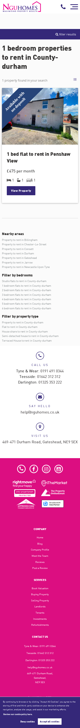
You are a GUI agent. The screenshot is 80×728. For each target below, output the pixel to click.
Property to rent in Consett (18, 249)
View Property (21, 190)
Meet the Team (40, 555)
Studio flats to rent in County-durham (24, 281)
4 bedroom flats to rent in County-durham (26, 299)
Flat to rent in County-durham (19, 326)
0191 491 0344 (52, 371)
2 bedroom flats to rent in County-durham (26, 290)
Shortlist (73, 92)
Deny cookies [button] (27, 721)
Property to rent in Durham (18, 253)
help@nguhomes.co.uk (40, 412)
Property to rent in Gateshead (19, 257)
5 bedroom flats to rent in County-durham (26, 303)
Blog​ (40, 543)
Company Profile (40, 549)
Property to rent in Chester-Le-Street (24, 244)
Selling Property (40, 600)
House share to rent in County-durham (25, 331)
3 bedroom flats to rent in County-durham (26, 294)
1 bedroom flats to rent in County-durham (26, 285)
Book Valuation (40, 588)
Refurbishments (40, 624)
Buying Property (40, 594)
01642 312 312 (48, 377)
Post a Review (40, 567)
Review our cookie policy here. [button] (17, 714)
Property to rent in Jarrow (17, 262)
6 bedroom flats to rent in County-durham (26, 308)
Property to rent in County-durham (22, 322)
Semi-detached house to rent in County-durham (30, 336)
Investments (40, 618)
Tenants (40, 612)
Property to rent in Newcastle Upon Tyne (26, 267)
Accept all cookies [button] (49, 721)
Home (40, 537)
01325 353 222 (50, 382)
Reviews (39, 561)
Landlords (39, 606)
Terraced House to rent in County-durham (27, 340)
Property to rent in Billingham (19, 239)
